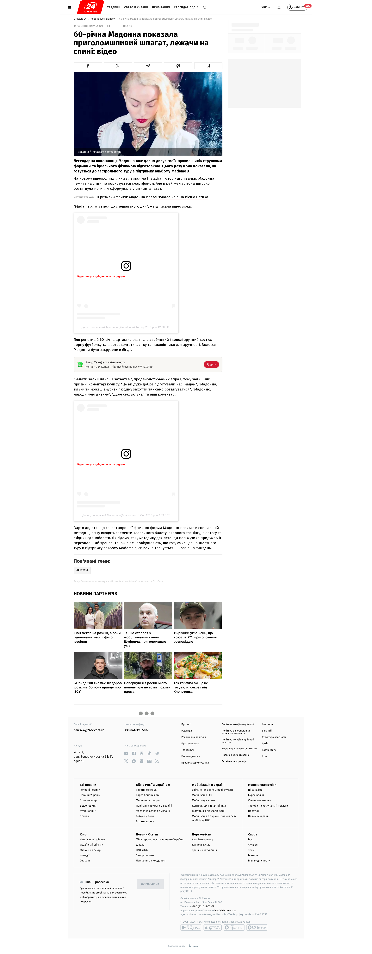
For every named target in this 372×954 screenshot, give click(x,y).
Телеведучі (187, 750)
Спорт (252, 834)
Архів (265, 743)
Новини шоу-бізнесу (102, 19)
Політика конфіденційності (238, 724)
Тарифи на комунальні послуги (268, 805)
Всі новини (88, 785)
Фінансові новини (259, 800)
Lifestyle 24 (80, 19)
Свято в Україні (136, 7)
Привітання (161, 7)
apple (212, 927)
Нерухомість (201, 834)
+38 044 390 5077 (136, 730)
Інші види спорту (259, 860)
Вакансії (267, 731)
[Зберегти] (208, 66)
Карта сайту (269, 750)
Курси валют (256, 795)
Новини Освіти (147, 834)
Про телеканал (190, 743)
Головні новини (90, 789)
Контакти (267, 724)
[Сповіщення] (279, 7)
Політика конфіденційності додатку (238, 741)
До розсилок (150, 884)
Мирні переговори (148, 800)
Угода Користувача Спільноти (239, 748)
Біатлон (253, 855)
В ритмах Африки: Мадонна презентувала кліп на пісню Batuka (152, 197)
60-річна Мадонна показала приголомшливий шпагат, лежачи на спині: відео (165, 19)
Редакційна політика (193, 737)
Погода (84, 816)
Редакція (186, 731)
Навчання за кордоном (150, 860)
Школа (140, 844)
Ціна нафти (255, 789)
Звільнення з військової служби (212, 789)
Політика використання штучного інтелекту (236, 732)
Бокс (251, 839)
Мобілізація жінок (203, 800)
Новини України (90, 795)
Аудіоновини (88, 811)
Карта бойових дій (148, 795)
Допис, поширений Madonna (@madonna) (108, 327)
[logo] (90, 7)
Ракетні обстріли (147, 789)
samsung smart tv (256, 927)
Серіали (85, 860)
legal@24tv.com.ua (225, 910)
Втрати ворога (145, 821)
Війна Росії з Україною (153, 785)
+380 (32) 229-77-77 (202, 906)
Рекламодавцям (190, 756)
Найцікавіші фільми (92, 839)
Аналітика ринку (202, 839)
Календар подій (186, 7)
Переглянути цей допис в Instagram (101, 276)
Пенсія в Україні (258, 816)
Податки (253, 811)
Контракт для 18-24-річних (209, 805)
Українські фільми (91, 844)
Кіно (83, 834)
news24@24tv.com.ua (89, 730)
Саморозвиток (145, 855)
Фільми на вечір (90, 850)
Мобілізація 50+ (202, 795)
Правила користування (195, 763)
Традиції (113, 7)
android (190, 927)
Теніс (251, 850)
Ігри (264, 756)
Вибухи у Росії (145, 816)
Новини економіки (262, 785)
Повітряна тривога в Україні (154, 805)
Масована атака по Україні (153, 811)
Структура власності (274, 737)
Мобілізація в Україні (208, 785)
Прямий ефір (88, 800)
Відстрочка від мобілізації (208, 811)
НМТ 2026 (142, 850)
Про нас (186, 724)
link (126, 753)
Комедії (84, 855)
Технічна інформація (234, 761)
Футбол (253, 844)
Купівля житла (201, 844)
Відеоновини (88, 805)
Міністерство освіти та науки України (159, 839)
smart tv (234, 927)
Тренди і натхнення (204, 850)
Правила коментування (236, 755)
